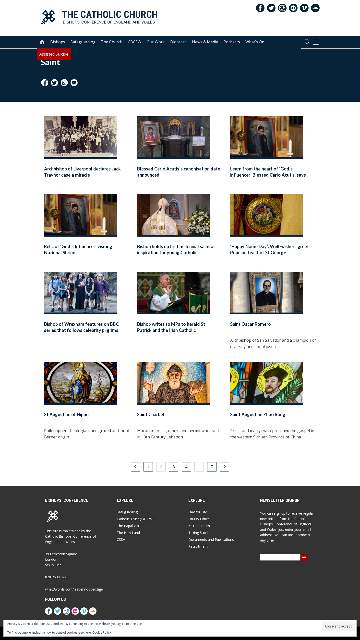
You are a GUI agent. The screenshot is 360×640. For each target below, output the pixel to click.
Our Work (156, 42)
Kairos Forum (199, 525)
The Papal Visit (128, 525)
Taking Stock (198, 532)
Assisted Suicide (53, 54)
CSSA (121, 539)
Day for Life (197, 512)
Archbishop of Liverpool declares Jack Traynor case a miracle (82, 172)
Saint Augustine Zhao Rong (257, 414)
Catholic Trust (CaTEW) (135, 519)
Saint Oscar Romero (250, 324)
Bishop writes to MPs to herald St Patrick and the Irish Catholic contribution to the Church (171, 330)
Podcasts (232, 42)
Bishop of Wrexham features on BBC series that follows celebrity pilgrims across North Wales (81, 330)
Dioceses (178, 42)
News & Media (205, 42)
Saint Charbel (150, 414)
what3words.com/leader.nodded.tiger (74, 589)
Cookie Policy (101, 632)
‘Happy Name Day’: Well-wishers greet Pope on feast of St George (269, 249)
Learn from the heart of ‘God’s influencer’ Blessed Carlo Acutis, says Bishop (268, 175)
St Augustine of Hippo (67, 414)
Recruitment (198, 546)
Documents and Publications (211, 539)
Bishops (57, 42)
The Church (111, 42)
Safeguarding (83, 42)
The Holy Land (128, 532)
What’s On (254, 42)
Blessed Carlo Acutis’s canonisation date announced (178, 172)
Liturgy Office (199, 519)
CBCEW (134, 42)
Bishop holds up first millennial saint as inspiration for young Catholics (176, 249)
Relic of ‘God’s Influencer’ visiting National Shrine (78, 249)
